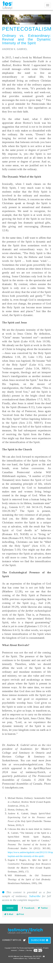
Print (21, 914)
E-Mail (9, 914)
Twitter (44, 908)
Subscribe (34, 896)
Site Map (29, 950)
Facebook (29, 908)
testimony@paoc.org (20, 958)
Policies (21, 950)
